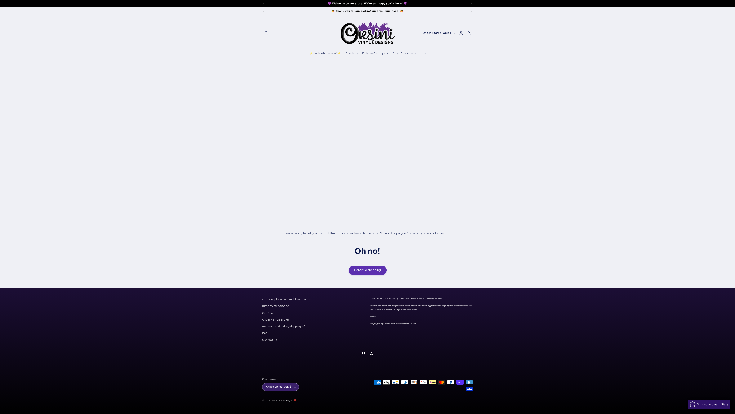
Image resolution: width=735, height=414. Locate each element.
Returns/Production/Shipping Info (284, 326)
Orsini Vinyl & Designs (282, 400)
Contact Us (269, 340)
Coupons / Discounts (276, 319)
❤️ (295, 400)
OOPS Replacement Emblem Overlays (287, 299)
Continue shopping (367, 270)
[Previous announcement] (263, 3)
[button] (266, 33)
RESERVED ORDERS (275, 306)
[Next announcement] (471, 3)
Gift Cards (268, 313)
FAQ (265, 333)
